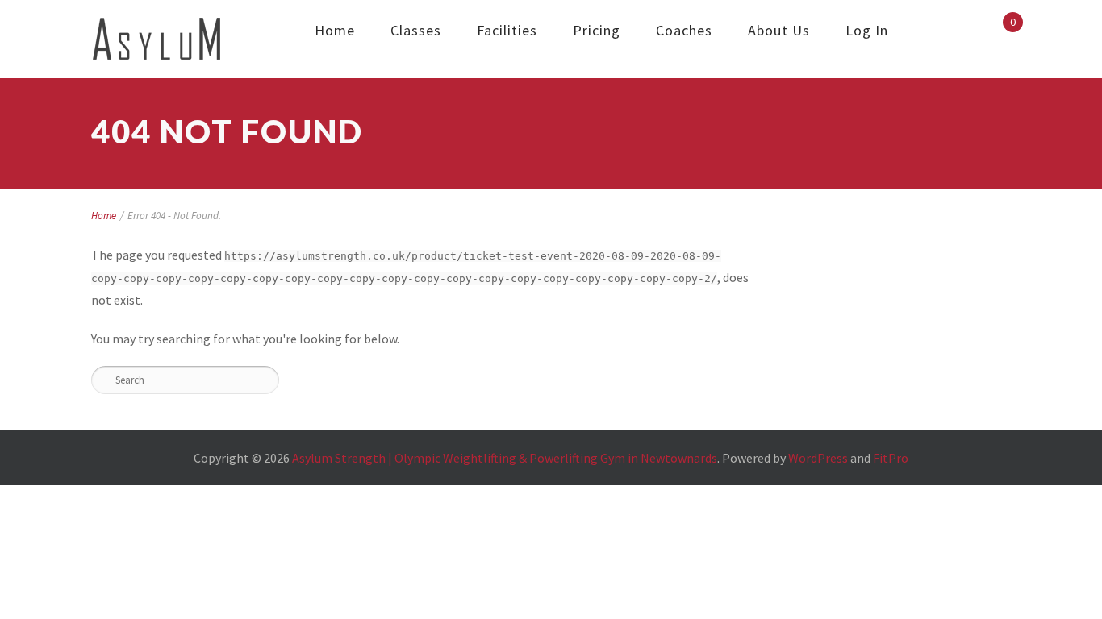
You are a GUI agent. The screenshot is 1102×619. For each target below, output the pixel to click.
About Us (779, 30)
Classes (415, 30)
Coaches (684, 30)
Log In (866, 30)
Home (335, 30)
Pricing (596, 30)
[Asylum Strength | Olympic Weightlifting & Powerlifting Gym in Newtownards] (157, 39)
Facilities (507, 30)
